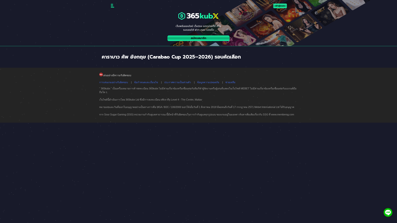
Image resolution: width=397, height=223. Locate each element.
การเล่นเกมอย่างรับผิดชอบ (113, 82)
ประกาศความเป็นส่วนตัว (177, 82)
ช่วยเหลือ (230, 82)
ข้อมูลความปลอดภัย (208, 82)
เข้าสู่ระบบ (280, 5)
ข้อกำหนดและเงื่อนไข (146, 82)
